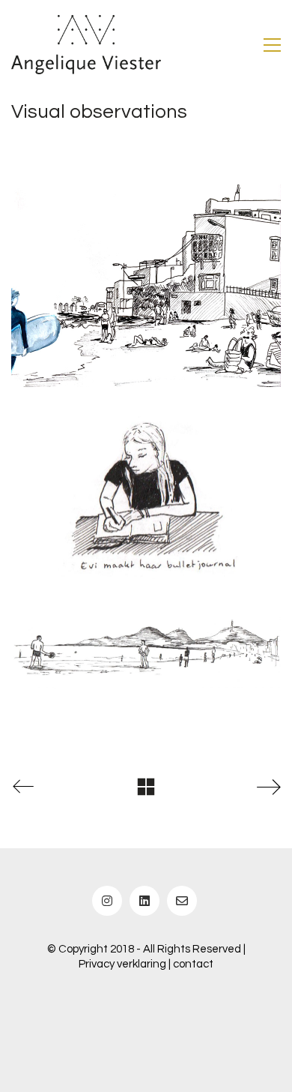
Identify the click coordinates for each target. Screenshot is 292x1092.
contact (193, 964)
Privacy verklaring (122, 964)
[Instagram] (107, 901)
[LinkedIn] (144, 901)
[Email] (182, 901)
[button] (272, 45)
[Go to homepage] (86, 44)
